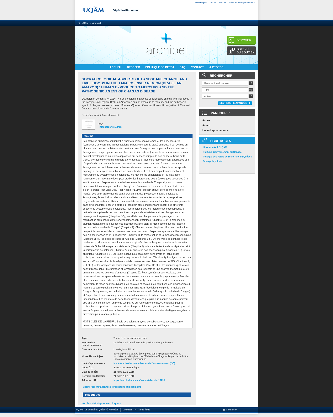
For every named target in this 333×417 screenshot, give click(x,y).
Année (206, 120)
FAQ (183, 67)
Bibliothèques (201, 2)
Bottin (213, 2)
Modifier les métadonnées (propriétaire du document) (112, 387)
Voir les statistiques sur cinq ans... (102, 403)
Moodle (222, 2)
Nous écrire (144, 410)
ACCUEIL (116, 67)
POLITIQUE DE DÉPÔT (160, 67)
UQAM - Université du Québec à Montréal (96, 410)
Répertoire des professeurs (242, 2)
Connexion (231, 410)
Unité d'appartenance (215, 130)
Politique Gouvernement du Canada (222, 152)
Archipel (96, 23)
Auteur (206, 125)
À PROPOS (216, 67)
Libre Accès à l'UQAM (215, 147)
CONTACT (198, 67)
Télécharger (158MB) (110, 127)
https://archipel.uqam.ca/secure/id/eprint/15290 (139, 380)
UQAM (85, 23)
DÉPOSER (134, 67)
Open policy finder (213, 161)
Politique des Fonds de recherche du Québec (227, 156)
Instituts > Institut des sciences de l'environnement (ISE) (144, 363)
